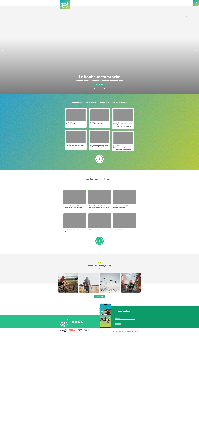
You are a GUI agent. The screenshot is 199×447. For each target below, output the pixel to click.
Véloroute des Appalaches (119, 102)
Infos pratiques (80, 324)
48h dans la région (104, 102)
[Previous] (2, 50)
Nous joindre (89, 324)
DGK (132, 331)
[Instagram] (99, 262)
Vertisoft (137, 331)
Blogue (73, 324)
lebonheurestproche (99, 266)
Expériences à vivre (90, 102)
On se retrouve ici (99, 296)
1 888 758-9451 (78, 319)
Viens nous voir (99, 84)
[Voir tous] (99, 241)
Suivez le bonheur (77, 102)
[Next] (197, 50)
